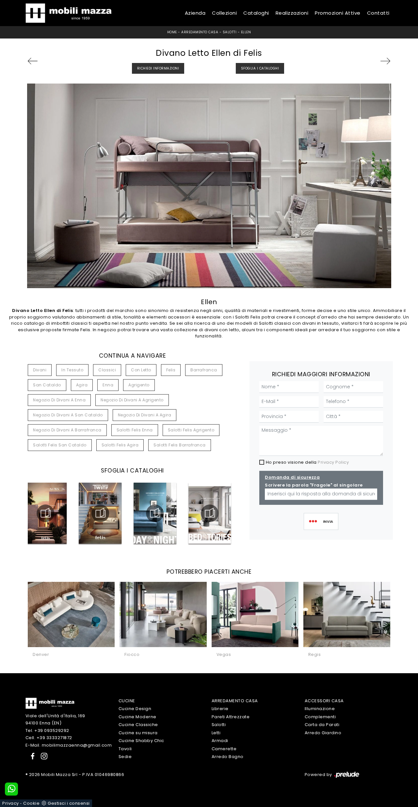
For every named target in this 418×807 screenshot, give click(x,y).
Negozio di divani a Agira (144, 415)
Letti (216, 733)
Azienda (195, 12)
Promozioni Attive (338, 12)
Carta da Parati (322, 725)
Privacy (10, 803)
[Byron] (377, 61)
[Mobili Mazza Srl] (49, 703)
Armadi (220, 740)
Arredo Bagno (228, 756)
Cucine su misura (138, 733)
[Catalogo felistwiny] (100, 513)
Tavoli (125, 749)
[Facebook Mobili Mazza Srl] (31, 756)
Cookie (31, 803)
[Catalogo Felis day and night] (155, 513)
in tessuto (72, 370)
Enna (108, 385)
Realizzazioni (292, 12)
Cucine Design (135, 709)
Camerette (224, 749)
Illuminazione (320, 709)
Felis (171, 370)
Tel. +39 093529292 (47, 730)
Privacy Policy (333, 462)
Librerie (220, 709)
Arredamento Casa (199, 32)
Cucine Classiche (138, 725)
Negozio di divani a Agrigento (132, 400)
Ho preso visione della (307, 462)
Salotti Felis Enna (135, 430)
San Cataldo (47, 385)
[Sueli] (41, 61)
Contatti (378, 12)
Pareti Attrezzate (231, 717)
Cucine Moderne (137, 717)
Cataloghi (256, 12)
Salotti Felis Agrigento (191, 430)
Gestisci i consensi (69, 803)
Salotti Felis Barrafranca (179, 445)
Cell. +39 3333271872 (48, 738)
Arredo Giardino (323, 733)
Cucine (127, 701)
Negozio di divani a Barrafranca (67, 430)
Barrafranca (203, 370)
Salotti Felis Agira (120, 445)
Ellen (246, 32)
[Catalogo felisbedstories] (209, 513)
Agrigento (139, 385)
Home (172, 32)
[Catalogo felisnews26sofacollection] (45, 513)
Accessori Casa (324, 701)
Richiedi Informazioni (158, 68)
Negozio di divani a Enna (59, 400)
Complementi (320, 717)
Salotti (230, 32)
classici (107, 370)
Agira (82, 385)
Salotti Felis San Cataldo (60, 445)
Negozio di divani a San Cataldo (68, 415)
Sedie (125, 756)
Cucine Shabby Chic (141, 740)
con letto (141, 370)
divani (39, 370)
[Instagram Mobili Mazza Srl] (42, 756)
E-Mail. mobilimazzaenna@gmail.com (68, 745)
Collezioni (224, 12)
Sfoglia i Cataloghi (260, 68)
